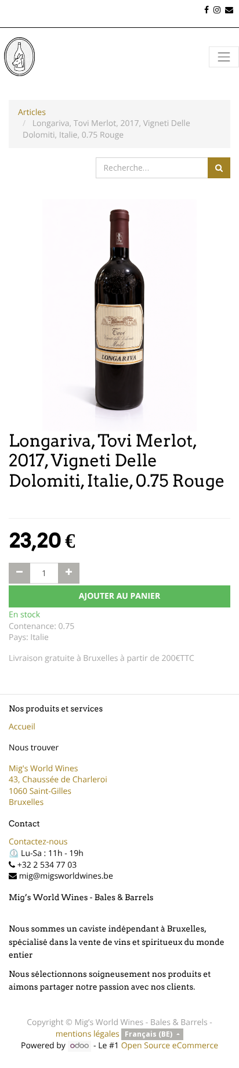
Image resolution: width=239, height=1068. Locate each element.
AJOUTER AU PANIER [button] (119, 596)
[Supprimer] (19, 573)
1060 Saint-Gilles (40, 791)
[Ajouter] (68, 573)
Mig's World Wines (43, 768)
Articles (32, 112)
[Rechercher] (219, 167)
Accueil (22, 726)
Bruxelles (26, 802)
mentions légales (87, 1034)
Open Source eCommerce (169, 1045)
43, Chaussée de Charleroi (58, 779)
